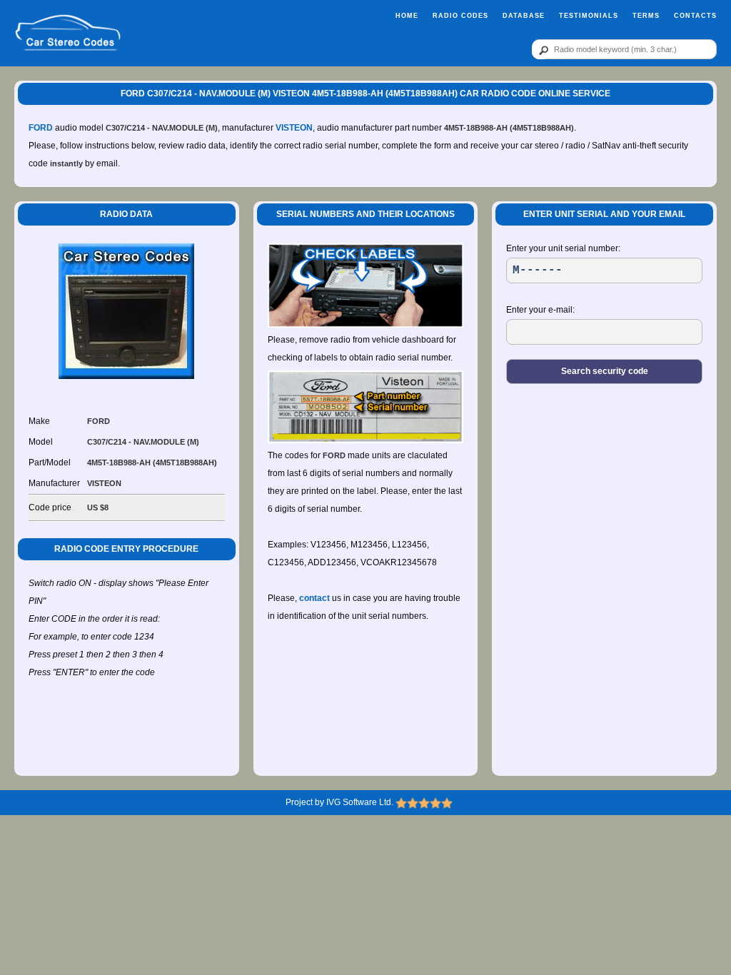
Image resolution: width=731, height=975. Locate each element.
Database (524, 15)
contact (314, 598)
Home (406, 15)
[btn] (541, 50)
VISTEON (294, 128)
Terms (646, 15)
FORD (41, 128)
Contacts (695, 15)
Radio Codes (460, 15)
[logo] (67, 33)
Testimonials (588, 15)
